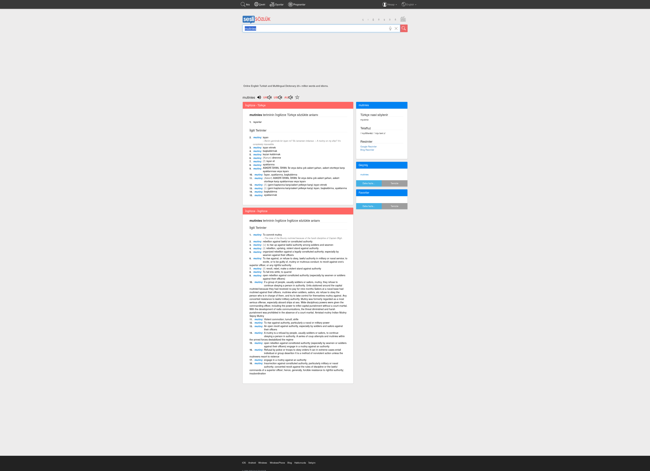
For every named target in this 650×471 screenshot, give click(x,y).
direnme (276, 157)
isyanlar (257, 122)
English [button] (410, 4)
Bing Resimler (367, 149)
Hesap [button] (391, 4)
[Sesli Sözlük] (257, 23)
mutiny (257, 137)
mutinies (364, 174)
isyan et (270, 161)
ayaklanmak (270, 194)
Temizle (394, 183)
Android (252, 462)
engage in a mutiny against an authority (285, 360)
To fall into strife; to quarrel (277, 271)
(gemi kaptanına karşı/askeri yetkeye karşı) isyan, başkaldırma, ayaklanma (307, 188)
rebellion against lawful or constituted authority (287, 241)
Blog (289, 462)
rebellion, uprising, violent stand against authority (292, 248)
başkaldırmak (270, 150)
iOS (244, 462)
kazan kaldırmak (271, 154)
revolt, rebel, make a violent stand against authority (293, 268)
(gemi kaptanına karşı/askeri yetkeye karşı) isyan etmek (297, 184)
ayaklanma (269, 164)
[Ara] (404, 28)
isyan (265, 137)
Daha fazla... (369, 183)
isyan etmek (269, 147)
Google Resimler (368, 146)
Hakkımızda (300, 462)
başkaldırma (270, 191)
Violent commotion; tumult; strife (281, 319)
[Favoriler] (296, 99)
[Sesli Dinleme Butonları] (267, 98)
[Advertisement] (325, 59)
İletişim (312, 462)
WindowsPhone (277, 462)
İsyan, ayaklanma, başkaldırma (280, 174)
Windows (262, 462)
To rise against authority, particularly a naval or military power (297, 322)
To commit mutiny (272, 234)
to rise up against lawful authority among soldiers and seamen (300, 244)
